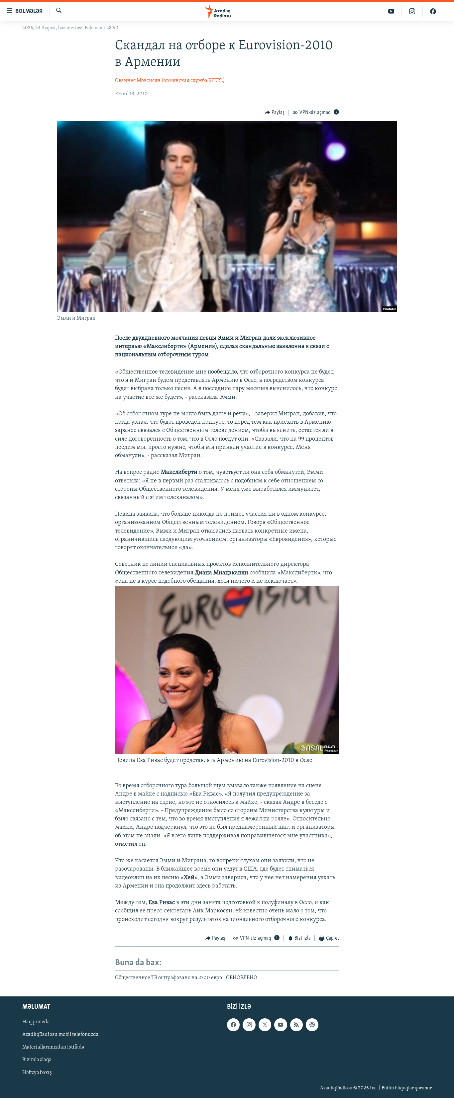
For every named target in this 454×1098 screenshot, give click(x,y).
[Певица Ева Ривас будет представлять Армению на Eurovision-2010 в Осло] (227, 752)
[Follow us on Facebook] (233, 1025)
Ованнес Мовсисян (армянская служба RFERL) (170, 80)
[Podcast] (312, 1025)
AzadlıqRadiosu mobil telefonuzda (60, 1035)
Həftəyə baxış (37, 1072)
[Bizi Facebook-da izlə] (433, 11)
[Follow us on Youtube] (280, 1025)
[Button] (275, 112)
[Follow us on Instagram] (249, 1025)
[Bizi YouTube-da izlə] (391, 11)
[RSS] (296, 1025)
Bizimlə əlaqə (36, 1060)
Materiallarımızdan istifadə (53, 1047)
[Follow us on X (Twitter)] (265, 1025)
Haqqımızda (36, 1022)
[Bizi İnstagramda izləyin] (412, 11)
